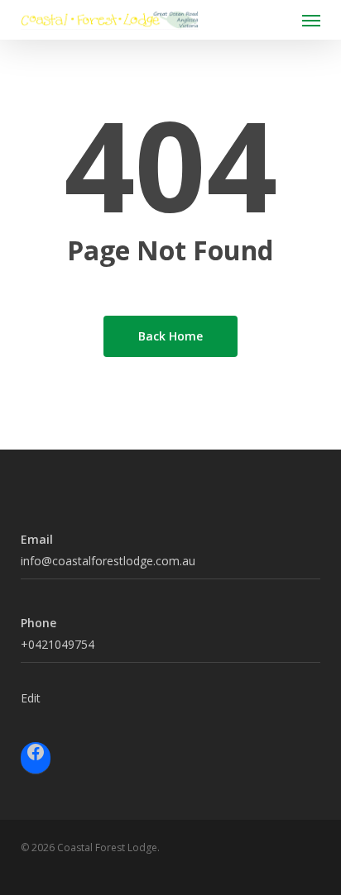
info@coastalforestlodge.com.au (108, 561)
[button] (311, 20)
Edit (31, 698)
